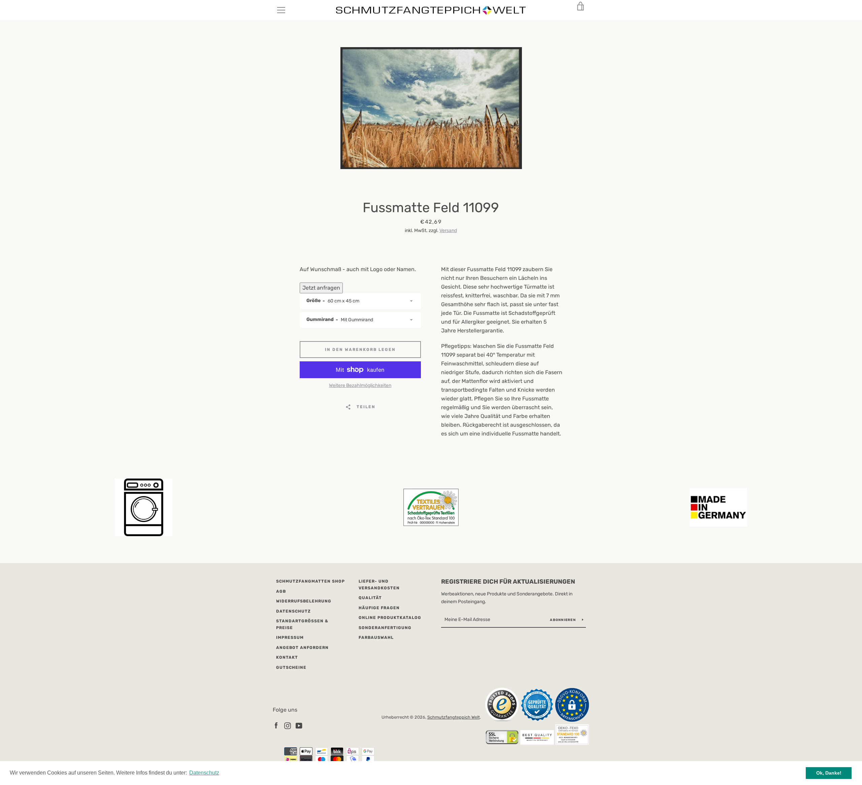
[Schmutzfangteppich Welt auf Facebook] (276, 725)
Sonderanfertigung (385, 627)
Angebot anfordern (302, 647)
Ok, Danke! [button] (828, 773)
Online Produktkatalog (390, 617)
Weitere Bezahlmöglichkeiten (360, 385)
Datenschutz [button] (204, 773)
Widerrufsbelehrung (303, 601)
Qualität (370, 597)
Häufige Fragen (379, 608)
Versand (448, 230)
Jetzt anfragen (321, 288)
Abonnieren (563, 620)
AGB (281, 591)
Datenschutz (293, 611)
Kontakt (287, 657)
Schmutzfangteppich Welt (453, 717)
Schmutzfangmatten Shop (310, 581)
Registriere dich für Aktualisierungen (508, 581)
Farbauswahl (376, 637)
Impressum (290, 637)
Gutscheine (291, 667)
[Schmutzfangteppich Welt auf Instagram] (287, 725)
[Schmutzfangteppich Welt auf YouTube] (299, 725)
